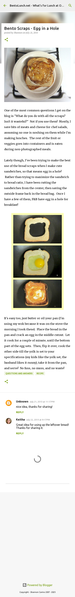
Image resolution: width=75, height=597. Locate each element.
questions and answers (19, 373)
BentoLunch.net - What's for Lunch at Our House (41, 5)
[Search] (70, 5)
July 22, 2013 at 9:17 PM (38, 419)
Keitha (20, 419)
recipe (40, 373)
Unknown (22, 401)
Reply (20, 412)
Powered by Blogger (39, 585)
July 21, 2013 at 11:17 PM (42, 401)
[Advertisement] (37, 534)
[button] (6, 39)
